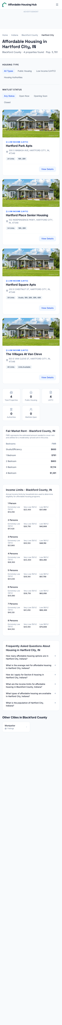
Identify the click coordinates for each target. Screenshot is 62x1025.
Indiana (14, 35)
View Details (47, 169)
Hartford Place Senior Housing (27, 215)
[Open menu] (57, 4)
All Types (8, 71)
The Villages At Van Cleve (24, 354)
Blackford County (30, 35)
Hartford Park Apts (19, 146)
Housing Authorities (13, 77)
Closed (7, 102)
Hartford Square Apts (21, 284)
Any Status (9, 96)
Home (5, 35)
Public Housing (25, 71)
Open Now (24, 96)
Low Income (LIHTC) (46, 71)
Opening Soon (40, 96)
